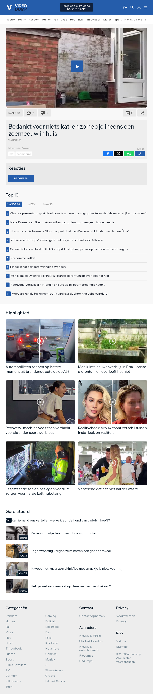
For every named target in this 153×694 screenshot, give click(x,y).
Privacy (121, 621)
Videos (121, 641)
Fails (48, 637)
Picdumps (86, 655)
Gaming (50, 616)
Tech (9, 686)
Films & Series (55, 681)
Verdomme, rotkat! (23, 258)
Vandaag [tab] (13, 204)
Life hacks (52, 626)
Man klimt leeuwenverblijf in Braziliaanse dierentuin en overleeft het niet (59, 275)
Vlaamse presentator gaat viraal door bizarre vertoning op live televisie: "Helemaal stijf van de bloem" (78, 213)
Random (34, 19)
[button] (145, 7)
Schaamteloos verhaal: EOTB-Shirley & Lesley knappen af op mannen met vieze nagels (69, 249)
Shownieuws (54, 670)
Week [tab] (31, 204)
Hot (72, 19)
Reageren (21, 178)
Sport (118, 19)
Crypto (50, 675)
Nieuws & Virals (90, 635)
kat (11, 154)
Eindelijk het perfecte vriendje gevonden (38, 267)
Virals (64, 19)
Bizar (81, 19)
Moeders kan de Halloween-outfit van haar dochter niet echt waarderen (60, 293)
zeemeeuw (24, 154)
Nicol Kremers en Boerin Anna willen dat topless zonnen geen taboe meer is (62, 222)
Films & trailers (133, 19)
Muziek (50, 659)
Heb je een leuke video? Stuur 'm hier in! (76, 7)
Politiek (50, 621)
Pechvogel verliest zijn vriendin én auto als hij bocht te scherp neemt (57, 284)
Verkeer (11, 675)
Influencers (13, 681)
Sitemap (122, 646)
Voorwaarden (125, 616)
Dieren (107, 19)
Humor (46, 19)
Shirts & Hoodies (91, 641)
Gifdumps (86, 661)
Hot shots (52, 648)
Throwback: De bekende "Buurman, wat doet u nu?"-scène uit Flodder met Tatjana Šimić (69, 231)
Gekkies (51, 654)
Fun (48, 632)
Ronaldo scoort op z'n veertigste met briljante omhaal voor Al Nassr (56, 240)
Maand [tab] (48, 204)
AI (46, 665)
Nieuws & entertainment (89, 648)
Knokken (51, 643)
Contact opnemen (92, 616)
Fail (56, 19)
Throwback (93, 19)
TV (146, 19)
